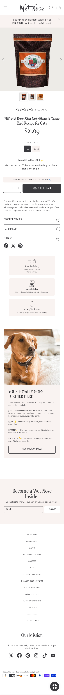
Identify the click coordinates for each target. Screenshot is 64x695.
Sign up (26, 168)
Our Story (32, 534)
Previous (3, 59)
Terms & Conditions (32, 601)
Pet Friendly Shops (32, 554)
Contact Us (32, 607)
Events (32, 548)
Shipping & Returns (32, 574)
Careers (32, 561)
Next (60, 59)
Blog (32, 568)
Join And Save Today (32, 449)
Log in (36, 168)
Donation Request (32, 587)
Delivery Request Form (32, 581)
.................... (32, 614)
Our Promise (32, 541)
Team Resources (32, 620)
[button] (5, 7)
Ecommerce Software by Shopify (27, 672)
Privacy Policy (32, 594)
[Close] (59, 19)
